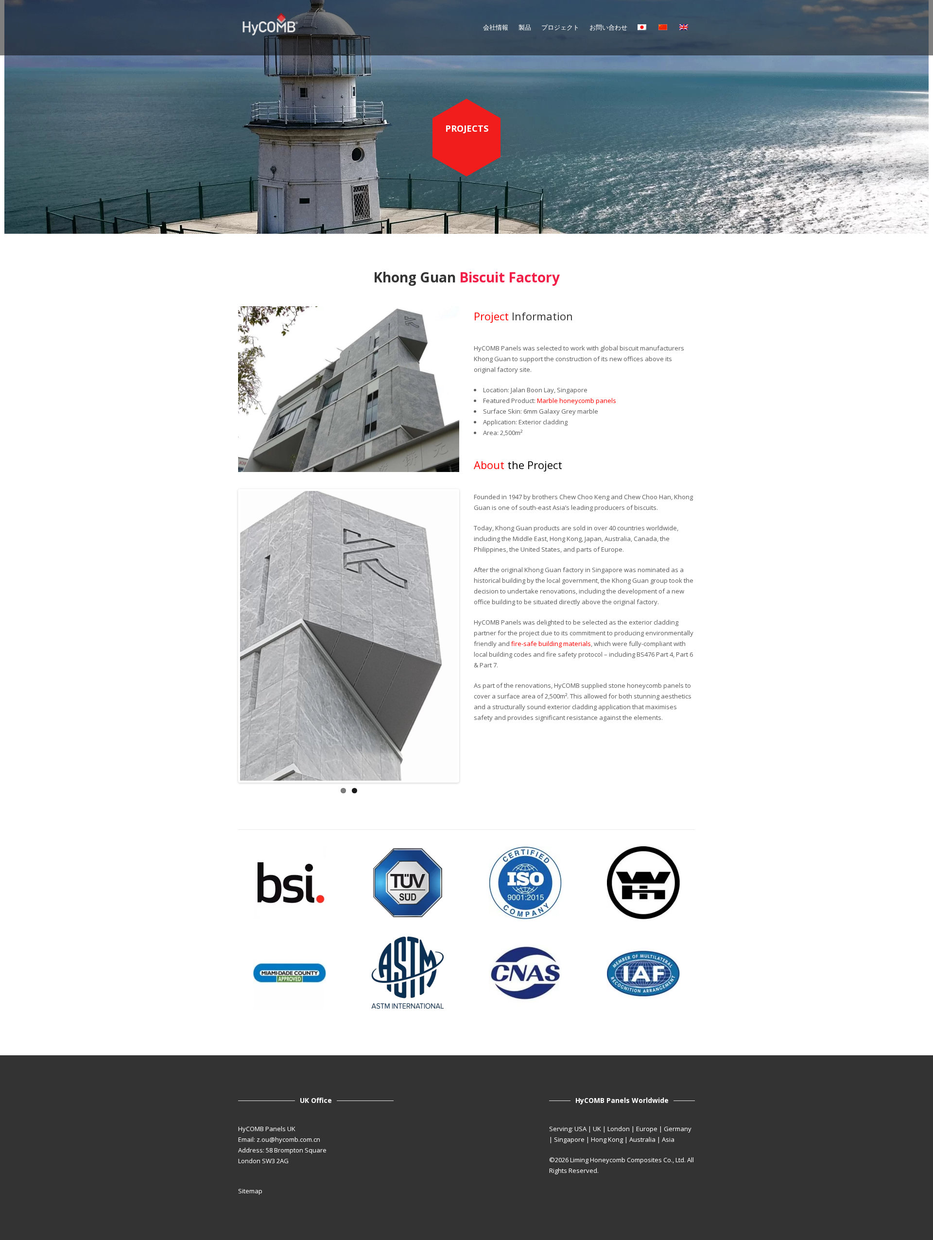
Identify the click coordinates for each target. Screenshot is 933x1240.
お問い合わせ (608, 27)
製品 (524, 27)
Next (472, 636)
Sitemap (250, 1191)
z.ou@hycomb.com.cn (288, 1139)
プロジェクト (560, 27)
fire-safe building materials (551, 643)
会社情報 (495, 27)
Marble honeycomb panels (576, 400)
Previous (225, 636)
